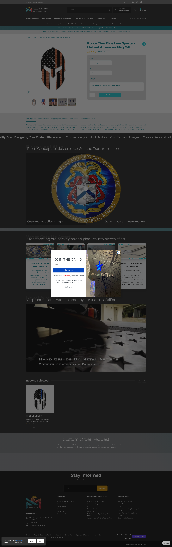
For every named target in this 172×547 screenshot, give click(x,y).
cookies (19, 540)
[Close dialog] (118, 252)
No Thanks (68, 287)
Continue (68, 270)
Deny (40, 541)
